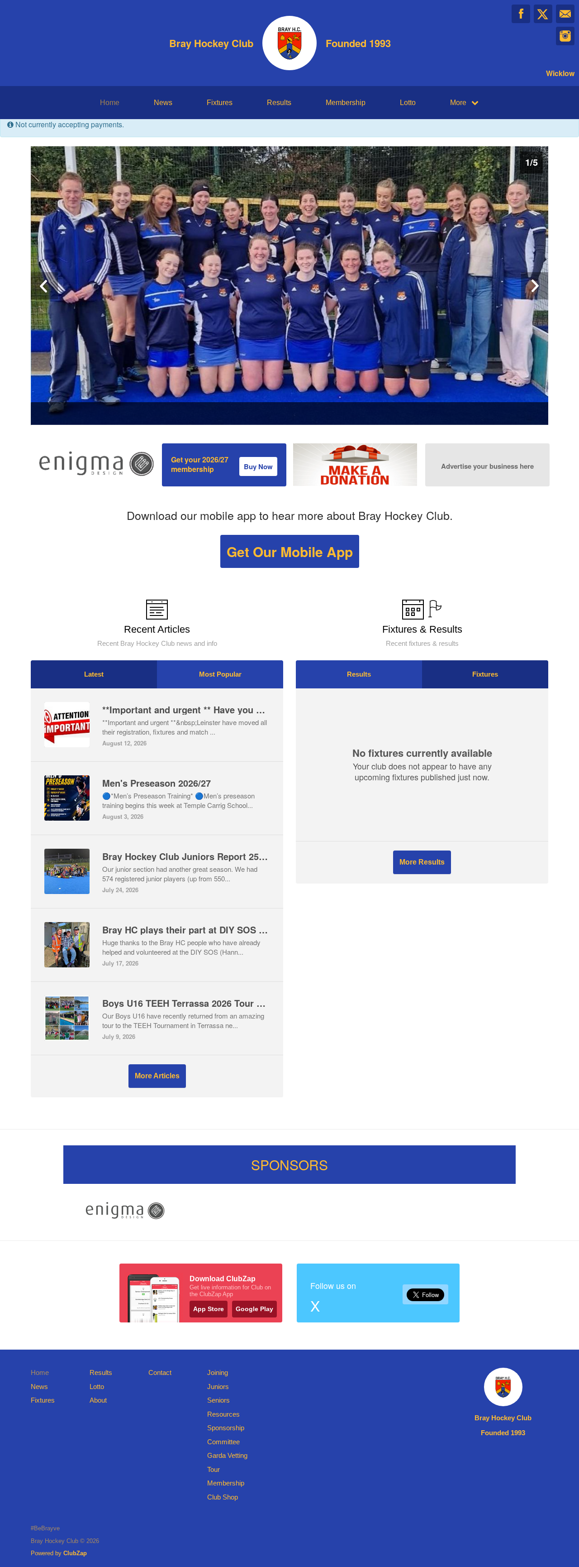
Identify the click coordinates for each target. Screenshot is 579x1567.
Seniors (218, 1400)
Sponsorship (225, 1428)
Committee (223, 1442)
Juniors (218, 1386)
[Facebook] (521, 14)
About (98, 1400)
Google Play (254, 1308)
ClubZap (75, 1553)
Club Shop (222, 1497)
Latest (94, 674)
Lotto (408, 102)
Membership (345, 102)
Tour (213, 1469)
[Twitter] (543, 14)
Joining (217, 1372)
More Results (422, 862)
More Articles (157, 1076)
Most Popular (220, 674)
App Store (208, 1308)
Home (109, 102)
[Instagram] (565, 36)
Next (534, 285)
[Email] (565, 14)
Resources (223, 1414)
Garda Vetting (227, 1455)
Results (279, 102)
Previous (44, 285)
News (163, 102)
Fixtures (220, 102)
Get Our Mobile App (290, 551)
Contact (159, 1372)
